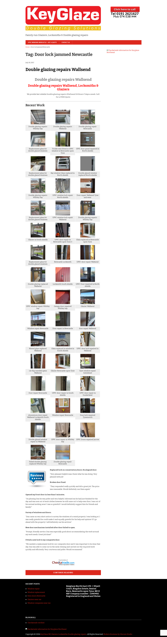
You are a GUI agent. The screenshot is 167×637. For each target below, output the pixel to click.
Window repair (33, 589)
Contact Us (66, 42)
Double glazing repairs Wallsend (58, 69)
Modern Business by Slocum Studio (118, 634)
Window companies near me (39, 603)
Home (28, 47)
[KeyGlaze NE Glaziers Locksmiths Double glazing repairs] (63, 27)
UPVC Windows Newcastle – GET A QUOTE (42, 42)
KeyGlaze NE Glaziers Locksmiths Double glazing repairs (63, 634)
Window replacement (36, 592)
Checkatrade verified (35, 623)
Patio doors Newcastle (36, 596)
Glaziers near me (34, 599)
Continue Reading (63, 573)
